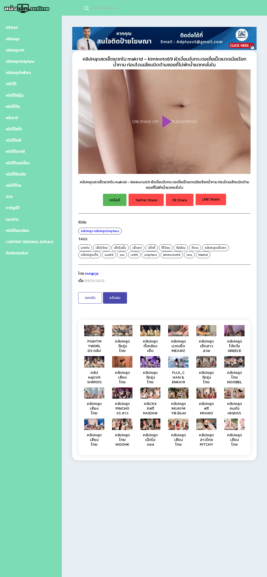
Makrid (203, 254)
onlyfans (150, 254)
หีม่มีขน (180, 247)
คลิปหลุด (87, 231)
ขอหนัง (90, 298)
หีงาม (195, 247)
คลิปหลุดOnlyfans (106, 231)
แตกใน (85, 247)
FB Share (179, 200)
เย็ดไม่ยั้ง (120, 247)
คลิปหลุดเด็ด (89, 254)
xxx (122, 254)
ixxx (189, 254)
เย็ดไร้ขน (102, 247)
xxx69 (109, 254)
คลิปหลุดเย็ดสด (215, 247)
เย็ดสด (137, 247)
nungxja (91, 273)
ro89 (134, 254)
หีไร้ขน (165, 247)
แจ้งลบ (115, 298)
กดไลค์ (115, 200)
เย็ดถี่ (151, 247)
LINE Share (211, 199)
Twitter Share (146, 200)
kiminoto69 (171, 254)
